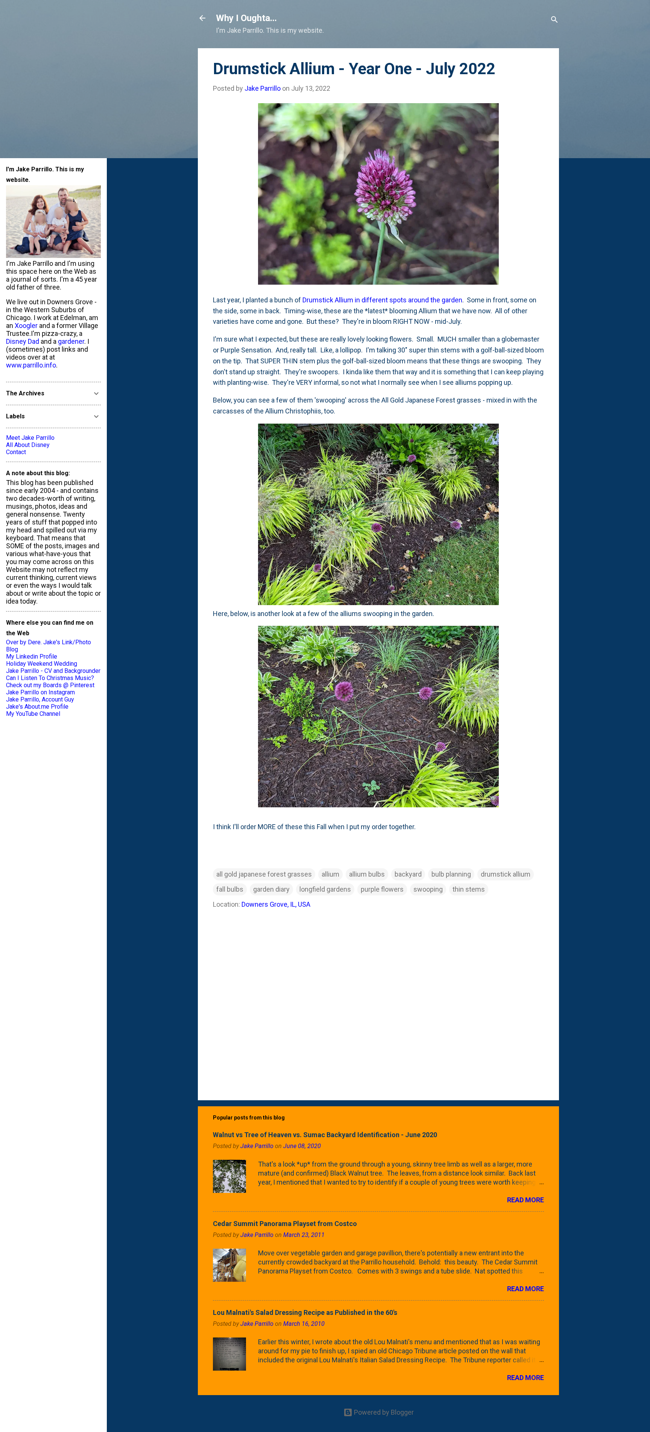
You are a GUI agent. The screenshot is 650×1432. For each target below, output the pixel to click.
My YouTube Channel (33, 713)
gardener (71, 341)
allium (330, 874)
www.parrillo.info (31, 365)
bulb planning (451, 874)
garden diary (271, 889)
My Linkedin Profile (31, 656)
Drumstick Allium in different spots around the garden (382, 300)
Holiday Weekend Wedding (41, 663)
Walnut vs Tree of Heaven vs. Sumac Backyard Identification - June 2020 (325, 1135)
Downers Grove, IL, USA (275, 904)
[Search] (554, 20)
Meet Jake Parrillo (30, 437)
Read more (525, 1200)
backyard (408, 874)
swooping (428, 889)
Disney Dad (22, 341)
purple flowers (382, 889)
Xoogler (26, 325)
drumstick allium (505, 874)
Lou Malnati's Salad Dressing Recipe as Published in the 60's (305, 1312)
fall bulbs (229, 889)
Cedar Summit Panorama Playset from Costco (285, 1224)
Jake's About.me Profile (37, 706)
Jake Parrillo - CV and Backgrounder (53, 670)
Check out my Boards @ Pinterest (50, 685)
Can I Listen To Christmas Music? (50, 678)
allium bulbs (367, 874)
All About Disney (28, 444)
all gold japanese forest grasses (264, 874)
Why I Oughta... (246, 18)
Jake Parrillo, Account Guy (40, 699)
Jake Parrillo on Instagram (40, 692)
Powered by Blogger (383, 1412)
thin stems (469, 889)
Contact (16, 452)
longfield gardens (325, 889)
